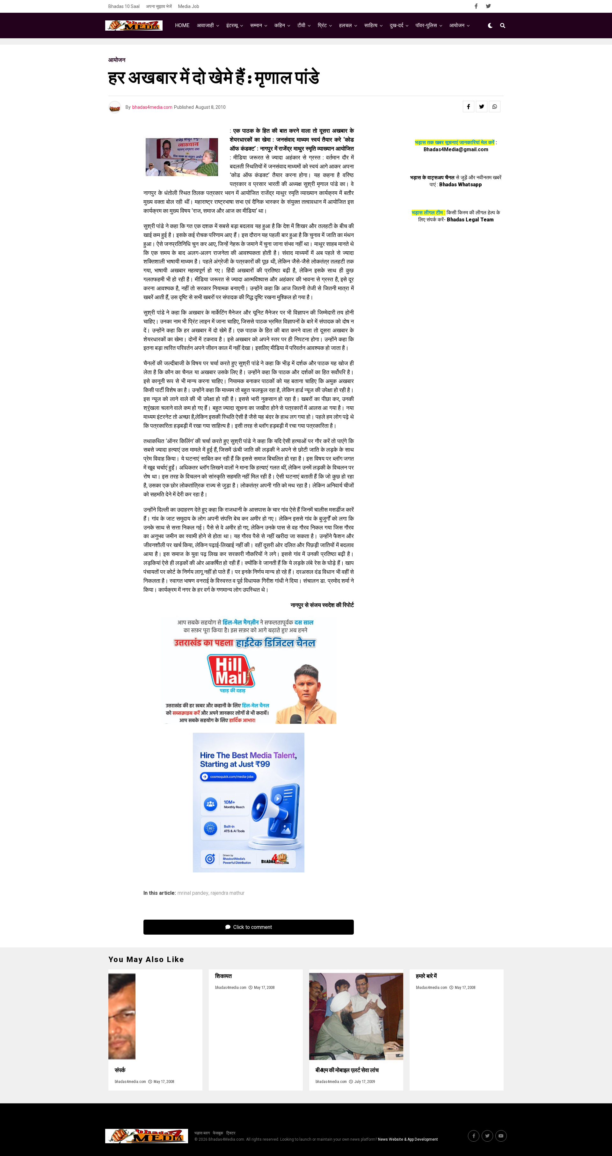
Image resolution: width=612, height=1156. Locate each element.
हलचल (345, 25)
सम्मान (256, 25)
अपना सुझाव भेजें (159, 6)
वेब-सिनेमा (302, 52)
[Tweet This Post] (481, 106)
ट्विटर (230, 1133)
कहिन (279, 25)
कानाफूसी (271, 52)
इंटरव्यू (232, 25)
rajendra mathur (227, 893)
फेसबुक (218, 1133)
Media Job (188, 6)
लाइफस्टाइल (368, 52)
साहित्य (370, 25)
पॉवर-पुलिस (426, 25)
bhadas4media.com (152, 107)
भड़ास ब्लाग (202, 1133)
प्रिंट (322, 25)
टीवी (301, 25)
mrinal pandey (193, 893)
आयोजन (456, 25)
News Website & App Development (408, 1139)
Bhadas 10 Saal (124, 6)
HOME (182, 25)
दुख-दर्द (396, 25)
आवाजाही (205, 25)
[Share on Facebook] (468, 106)
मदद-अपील (334, 52)
